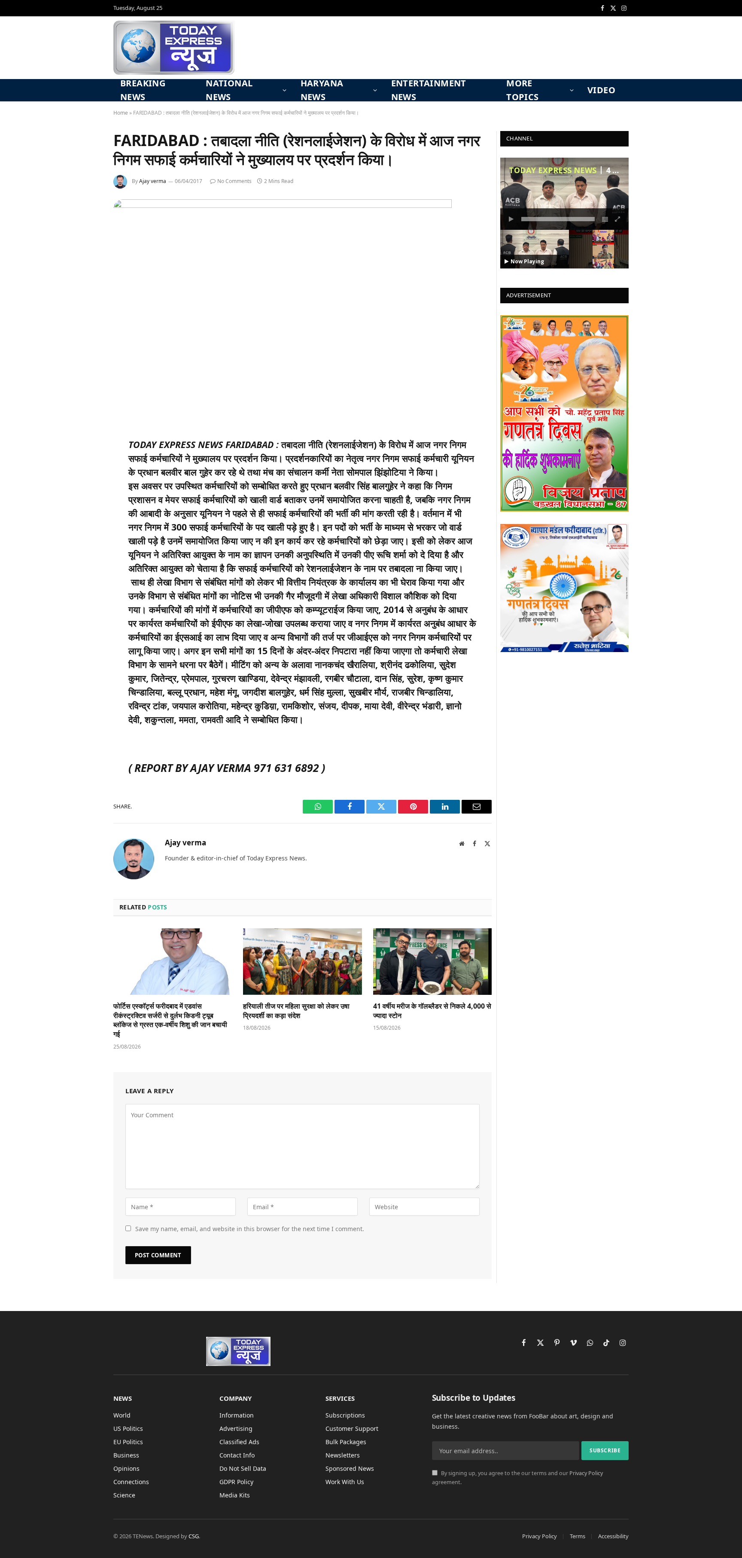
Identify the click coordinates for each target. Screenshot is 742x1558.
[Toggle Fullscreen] (617, 219)
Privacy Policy (586, 1473)
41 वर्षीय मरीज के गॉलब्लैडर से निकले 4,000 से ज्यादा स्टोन (432, 1011)
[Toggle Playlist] (605, 219)
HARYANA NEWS (322, 90)
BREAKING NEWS (142, 90)
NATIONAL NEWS (229, 90)
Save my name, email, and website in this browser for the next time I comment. (249, 1229)
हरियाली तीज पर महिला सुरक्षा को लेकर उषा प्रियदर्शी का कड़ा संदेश (296, 1011)
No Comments (234, 181)
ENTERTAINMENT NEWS (428, 90)
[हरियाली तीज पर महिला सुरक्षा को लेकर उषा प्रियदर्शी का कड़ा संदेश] (302, 961)
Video (601, 90)
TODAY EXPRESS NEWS (552, 170)
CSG (194, 1536)
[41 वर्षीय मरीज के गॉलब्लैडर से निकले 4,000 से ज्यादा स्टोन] (432, 961)
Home (120, 112)
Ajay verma (152, 181)
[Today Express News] (173, 47)
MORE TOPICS (522, 90)
